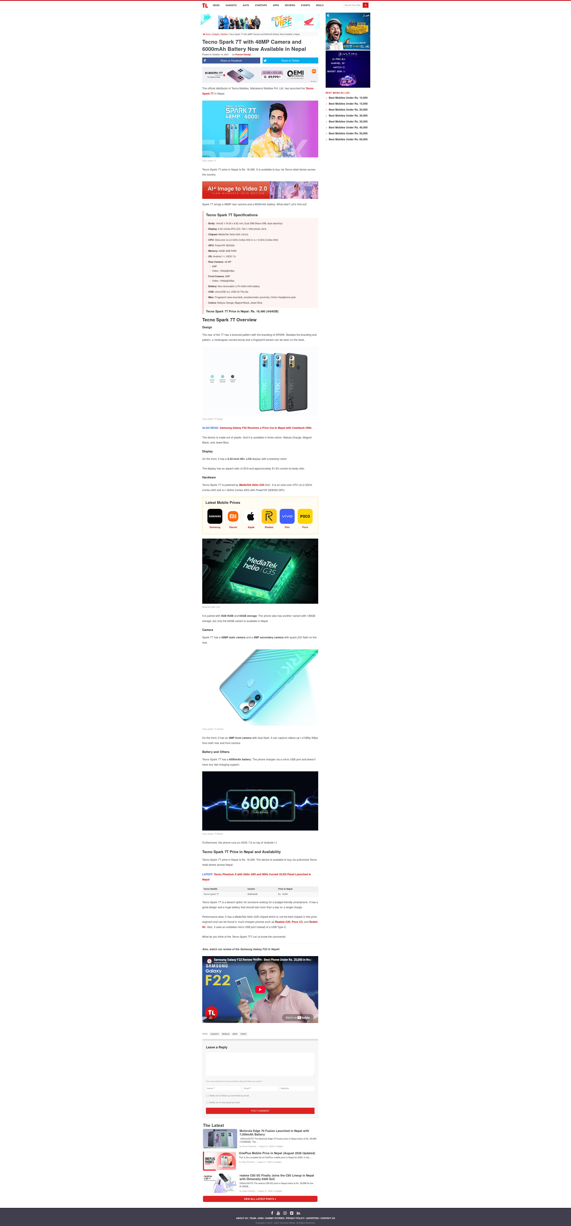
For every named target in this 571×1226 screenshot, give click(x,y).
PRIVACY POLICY (295, 1218)
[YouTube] (278, 1212)
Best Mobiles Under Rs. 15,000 (348, 104)
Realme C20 (282, 922)
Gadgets (231, 5)
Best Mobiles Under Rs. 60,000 (348, 139)
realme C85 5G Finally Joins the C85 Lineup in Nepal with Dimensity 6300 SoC (277, 1177)
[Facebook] (272, 1212)
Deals (320, 5)
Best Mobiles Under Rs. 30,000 (348, 115)
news (235, 1034)
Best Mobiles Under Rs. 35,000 (348, 121)
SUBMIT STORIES (274, 1218)
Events (305, 5)
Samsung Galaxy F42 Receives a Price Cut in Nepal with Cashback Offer (265, 428)
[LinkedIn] (298, 1212)
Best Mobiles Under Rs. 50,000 (348, 133)
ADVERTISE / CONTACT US (320, 1218)
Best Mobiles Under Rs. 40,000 (348, 127)
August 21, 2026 (266, 1146)
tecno (243, 1034)
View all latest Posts (260, 1199)
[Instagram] (285, 1212)
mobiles (225, 1034)
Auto (246, 5)
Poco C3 (297, 922)
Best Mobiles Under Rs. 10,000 (348, 98)
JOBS (261, 1218)
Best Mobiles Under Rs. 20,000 (348, 109)
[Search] (365, 5)
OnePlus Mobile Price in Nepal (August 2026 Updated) (277, 1153)
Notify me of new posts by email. (225, 1102)
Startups (261, 5)
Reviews (290, 5)
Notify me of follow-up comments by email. (229, 1095)
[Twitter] (291, 1212)
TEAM (253, 1218)
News (216, 5)
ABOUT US (242, 1218)
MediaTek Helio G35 (252, 485)
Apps (276, 5)
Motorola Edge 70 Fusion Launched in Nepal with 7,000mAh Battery (274, 1132)
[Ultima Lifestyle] (348, 86)
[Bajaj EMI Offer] (348, 49)
